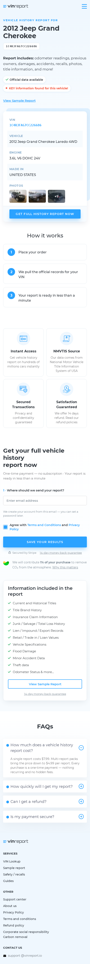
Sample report (14, 868)
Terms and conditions (19, 919)
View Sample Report (19, 100)
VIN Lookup (12, 861)
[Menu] (84, 6)
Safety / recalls (14, 874)
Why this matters (65, 567)
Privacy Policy (13, 912)
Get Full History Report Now (45, 214)
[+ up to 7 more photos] (18, 196)
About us (10, 906)
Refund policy (13, 925)
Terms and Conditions (44, 525)
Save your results (45, 542)
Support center (14, 899)
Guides (8, 881)
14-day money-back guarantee (61, 552)
